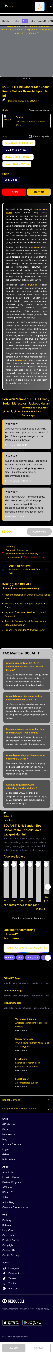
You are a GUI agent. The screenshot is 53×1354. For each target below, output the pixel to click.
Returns (6, 1225)
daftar (5, 1154)
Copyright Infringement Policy (19, 1108)
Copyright (8, 1245)
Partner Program (11, 1182)
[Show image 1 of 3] (24, 78)
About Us (7, 1172)
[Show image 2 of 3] (26, 78)
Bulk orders (8, 1159)
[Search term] (40, 6)
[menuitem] (7, 21)
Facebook (13, 1273)
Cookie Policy (42, 1308)
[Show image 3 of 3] (29, 78)
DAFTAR (39, 1348)
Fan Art (6, 1129)
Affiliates (7, 1187)
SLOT (21, 20)
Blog (4, 1139)
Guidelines (8, 1235)
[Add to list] (5, 864)
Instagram (13, 1268)
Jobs (5, 1197)
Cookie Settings (11, 1255)
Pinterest (13, 1288)
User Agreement (10, 1308)
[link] (9, 957)
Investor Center (11, 1177)
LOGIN (14, 1347)
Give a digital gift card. (35, 557)
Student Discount (12, 1144)
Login (5, 1149)
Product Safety (10, 1240)
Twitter (12, 1278)
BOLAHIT (7, 20)
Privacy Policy (27, 1308)
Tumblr (12, 1283)
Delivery (6, 1220)
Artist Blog (8, 1202)
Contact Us (8, 1250)
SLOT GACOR (38, 20)
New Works (8, 1134)
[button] (39, 887)
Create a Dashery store (15, 1207)
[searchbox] (26, 948)
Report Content (11, 1099)
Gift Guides (8, 1124)
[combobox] (39, 6)
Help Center (9, 1230)
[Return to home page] (18, 6)
